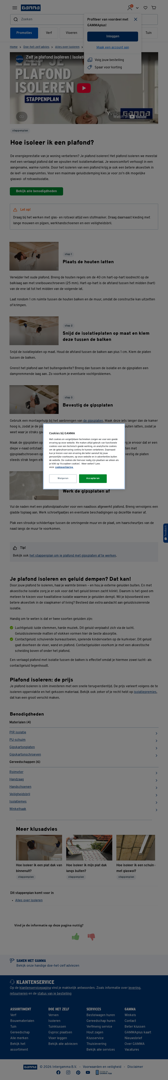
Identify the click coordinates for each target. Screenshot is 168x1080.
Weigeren (63, 478)
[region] (84, 456)
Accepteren (93, 478)
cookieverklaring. (64, 467)
